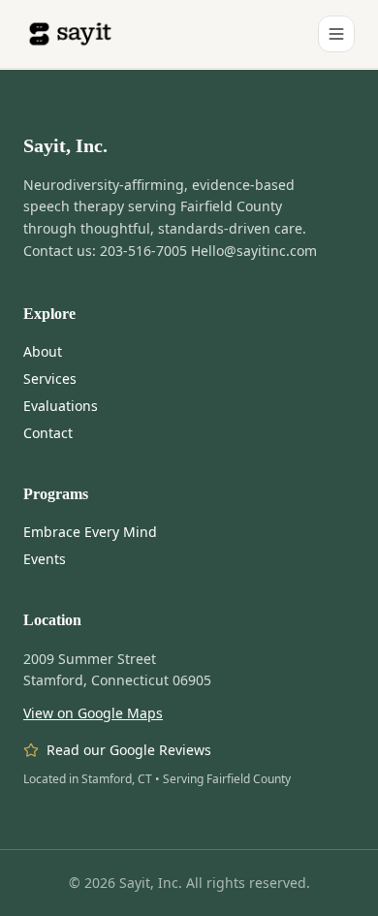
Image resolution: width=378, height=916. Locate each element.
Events (44, 559)
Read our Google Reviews (129, 750)
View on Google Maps (93, 713)
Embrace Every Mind (90, 531)
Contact (48, 433)
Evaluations (60, 405)
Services (50, 378)
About (42, 351)
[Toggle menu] (336, 34)
